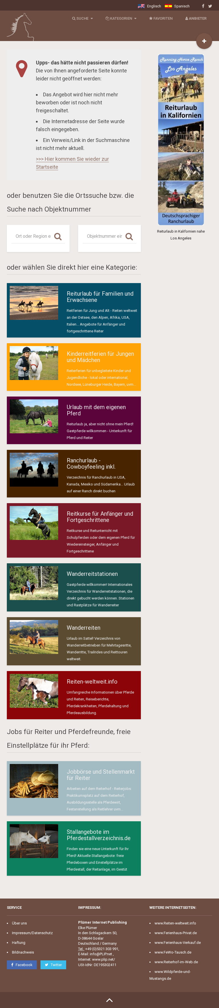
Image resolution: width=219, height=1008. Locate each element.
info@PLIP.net (101, 954)
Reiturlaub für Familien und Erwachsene (100, 296)
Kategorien (121, 18)
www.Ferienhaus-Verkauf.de (178, 942)
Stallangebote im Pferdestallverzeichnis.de (99, 835)
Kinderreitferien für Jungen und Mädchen (100, 356)
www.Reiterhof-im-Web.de (176, 962)
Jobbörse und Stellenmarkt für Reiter (101, 774)
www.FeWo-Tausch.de (173, 952)
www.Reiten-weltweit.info (175, 923)
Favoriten (163, 18)
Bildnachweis (23, 952)
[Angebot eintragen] (204, 41)
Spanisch (181, 6)
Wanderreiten (83, 627)
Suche (82, 18)
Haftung (18, 942)
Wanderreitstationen (92, 573)
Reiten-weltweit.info (92, 681)
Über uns (19, 923)
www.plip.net (102, 959)
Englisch (153, 6)
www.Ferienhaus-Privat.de (176, 933)
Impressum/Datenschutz (32, 933)
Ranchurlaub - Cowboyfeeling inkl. (91, 463)
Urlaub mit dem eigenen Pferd (96, 410)
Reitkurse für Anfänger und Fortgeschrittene (100, 516)
